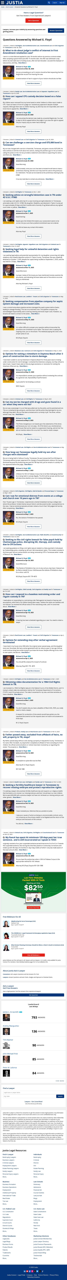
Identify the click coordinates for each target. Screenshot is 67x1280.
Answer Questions (56, 31)
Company (30, 1275)
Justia (2, 7)
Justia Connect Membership (43, 1239)
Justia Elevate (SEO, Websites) (43, 1247)
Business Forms (8, 1244)
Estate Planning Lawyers (11, 1168)
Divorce (36, 1163)
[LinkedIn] (25, 1271)
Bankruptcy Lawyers (9, 1157)
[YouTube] (27, 1271)
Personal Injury (49, 491)
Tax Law (5, 1201)
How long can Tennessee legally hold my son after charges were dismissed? (29, 453)
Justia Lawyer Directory (41, 1241)
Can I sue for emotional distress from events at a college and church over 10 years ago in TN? (33, 497)
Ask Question (33, 995)
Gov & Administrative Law (31, 45)
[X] (40, 1271)
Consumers (6, 974)
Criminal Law (19, 139)
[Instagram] (32, 1271)
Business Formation (9, 1184)
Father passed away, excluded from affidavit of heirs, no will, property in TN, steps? (33, 735)
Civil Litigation (59, 45)
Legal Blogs (6, 1241)
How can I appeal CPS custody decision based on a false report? (32, 97)
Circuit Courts (7, 1223)
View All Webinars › (33, 955)
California (37, 1220)
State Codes (37, 1214)
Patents (5, 1250)
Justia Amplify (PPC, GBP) (42, 1250)
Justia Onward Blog (40, 1253)
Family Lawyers (7, 1171)
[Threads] (35, 1271)
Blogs (35, 1198)
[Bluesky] (37, 1271)
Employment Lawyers (10, 1166)
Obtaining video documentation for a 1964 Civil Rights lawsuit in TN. (31, 683)
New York (37, 1226)
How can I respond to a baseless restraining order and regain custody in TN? (31, 595)
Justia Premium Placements (42, 1244)
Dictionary (37, 1184)
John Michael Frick (10, 1053)
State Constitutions (40, 1212)
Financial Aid (38, 1190)
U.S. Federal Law (9, 1209)
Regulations (6, 1217)
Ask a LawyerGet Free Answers (10, 987)
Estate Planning (39, 1168)
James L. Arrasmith (11, 1012)
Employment (7, 1190)
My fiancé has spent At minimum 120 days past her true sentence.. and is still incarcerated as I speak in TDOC (32, 838)
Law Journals (38, 1196)
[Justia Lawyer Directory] (42, 1271)
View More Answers (33, 83)
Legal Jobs (6, 1239)
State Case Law (38, 1217)
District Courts (7, 1226)
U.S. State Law (39, 1209)
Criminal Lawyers (8, 1163)
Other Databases (9, 1236)
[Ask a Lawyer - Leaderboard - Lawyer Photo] (6, 1017)
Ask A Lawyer (9, 7)
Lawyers (5, 977)
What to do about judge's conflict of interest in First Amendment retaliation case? (30, 51)
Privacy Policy (54, 1275)
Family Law (18, 91)
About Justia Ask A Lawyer (14, 971)
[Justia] (14, 2)
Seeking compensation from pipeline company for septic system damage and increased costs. (33, 302)
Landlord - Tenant (31, 296)
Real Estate (6, 1198)
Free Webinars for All (12, 917)
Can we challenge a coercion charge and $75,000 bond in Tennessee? (32, 143)
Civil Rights (18, 45)
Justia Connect (11, 1275)
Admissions (37, 1187)
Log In (55, 2)
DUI (35, 1166)
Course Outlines (39, 1193)
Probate (17, 731)
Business (6, 1182)
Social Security (56, 535)
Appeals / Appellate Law (49, 91)
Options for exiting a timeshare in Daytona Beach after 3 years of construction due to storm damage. (33, 355)
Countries (6, 1255)
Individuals (38, 1154)
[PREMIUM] (8, 71)
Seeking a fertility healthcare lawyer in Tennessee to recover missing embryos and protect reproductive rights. (32, 786)
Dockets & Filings (8, 1228)
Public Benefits (44, 535)
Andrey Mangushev (11, 1026)
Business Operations (9, 1187)
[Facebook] (30, 1271)
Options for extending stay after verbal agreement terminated (30, 641)
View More (22, 63)
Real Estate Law (20, 296)
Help (35, 1275)
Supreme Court (8, 1220)
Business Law (19, 351)
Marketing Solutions (41, 1236)
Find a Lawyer (9, 1088)
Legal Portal (21, 1275)
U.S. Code (6, 1214)
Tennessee (8, 47)
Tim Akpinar (8, 1040)
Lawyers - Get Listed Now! (33, 1102)
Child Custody (27, 589)
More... (5, 1177)
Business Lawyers (8, 1160)
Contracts (27, 351)
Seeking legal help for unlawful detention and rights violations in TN (31, 250)
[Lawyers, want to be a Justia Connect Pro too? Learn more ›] (29, 67)
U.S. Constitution (8, 1212)
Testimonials (38, 1255)
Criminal (36, 1160)
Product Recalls (8, 1247)
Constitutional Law (46, 45)
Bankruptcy (37, 1157)
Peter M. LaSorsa (10, 1067)
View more (60, 1081)
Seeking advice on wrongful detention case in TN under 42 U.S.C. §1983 (32, 196)
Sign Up (62, 2)
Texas (35, 1228)
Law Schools (38, 1182)
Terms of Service (43, 1275)
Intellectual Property (9, 1193)
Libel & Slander (37, 491)
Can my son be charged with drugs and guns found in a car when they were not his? (32, 403)
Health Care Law (20, 782)
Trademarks (7, 1253)
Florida (36, 1223)
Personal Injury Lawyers (10, 1174)
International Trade (9, 1196)
